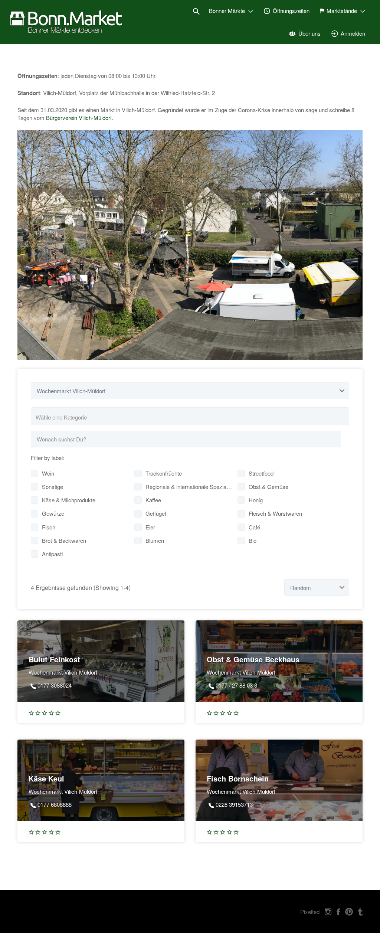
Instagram (328, 911)
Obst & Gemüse (268, 486)
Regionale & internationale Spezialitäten (189, 486)
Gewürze (53, 513)
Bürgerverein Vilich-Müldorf (79, 117)
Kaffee (153, 500)
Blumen (154, 540)
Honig (256, 500)
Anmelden (353, 33)
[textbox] (193, 417)
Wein (48, 473)
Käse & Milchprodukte (68, 500)
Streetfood (261, 473)
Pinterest (349, 911)
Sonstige (52, 486)
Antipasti (52, 554)
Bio (252, 540)
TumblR (360, 911)
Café (254, 527)
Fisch (48, 527)
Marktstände (342, 10)
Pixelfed (310, 912)
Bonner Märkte (227, 10)
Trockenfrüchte (163, 473)
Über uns (309, 33)
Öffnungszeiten (291, 10)
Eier (150, 527)
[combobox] (190, 416)
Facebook (338, 911)
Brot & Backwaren (64, 540)
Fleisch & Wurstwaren (275, 513)
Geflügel (155, 513)
